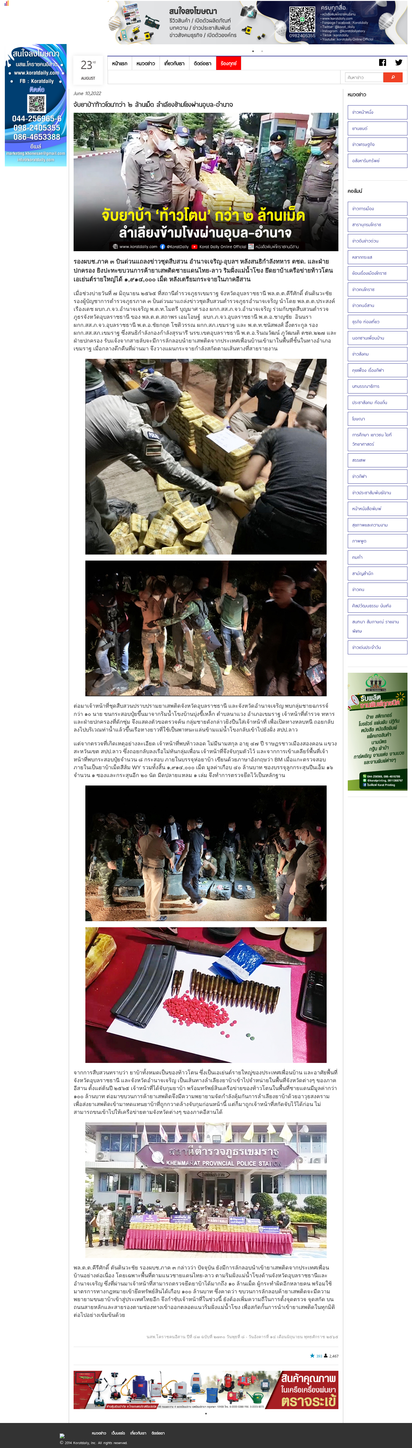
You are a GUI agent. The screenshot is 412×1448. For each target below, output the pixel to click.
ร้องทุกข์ (228, 63)
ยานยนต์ (359, 128)
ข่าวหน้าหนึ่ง (362, 112)
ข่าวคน (358, 589)
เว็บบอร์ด (118, 1433)
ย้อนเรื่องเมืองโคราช (369, 273)
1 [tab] (253, 51)
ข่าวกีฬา (359, 476)
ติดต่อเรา (202, 63)
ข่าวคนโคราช (363, 289)
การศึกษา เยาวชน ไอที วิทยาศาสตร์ (372, 439)
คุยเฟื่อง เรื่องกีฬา (368, 370)
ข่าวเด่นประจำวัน (366, 647)
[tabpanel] (258, 23)
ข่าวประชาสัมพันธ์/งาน (371, 492)
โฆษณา (358, 419)
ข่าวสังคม (360, 354)
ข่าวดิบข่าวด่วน (365, 241)
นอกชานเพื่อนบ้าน (368, 338)
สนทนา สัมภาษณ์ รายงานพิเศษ (375, 626)
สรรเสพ (359, 460)
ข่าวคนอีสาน (363, 305)
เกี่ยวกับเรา (174, 63)
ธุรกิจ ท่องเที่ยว (365, 321)
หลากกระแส (362, 257)
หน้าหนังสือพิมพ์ (366, 508)
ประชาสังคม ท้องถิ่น (369, 402)
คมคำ (357, 557)
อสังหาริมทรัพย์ (365, 160)
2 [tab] (262, 51)
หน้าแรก (119, 63)
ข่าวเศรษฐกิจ (363, 144)
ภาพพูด (359, 541)
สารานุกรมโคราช (366, 224)
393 (319, 1356)
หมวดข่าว (146, 63)
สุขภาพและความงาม (370, 525)
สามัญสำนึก (362, 573)
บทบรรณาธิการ (365, 386)
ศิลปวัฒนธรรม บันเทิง (371, 605)
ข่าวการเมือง (363, 208)
